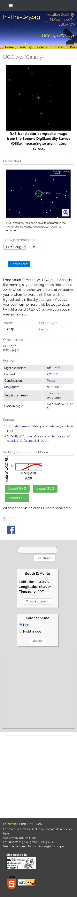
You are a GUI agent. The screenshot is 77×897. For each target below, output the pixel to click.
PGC (6, 350)
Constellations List (51, 47)
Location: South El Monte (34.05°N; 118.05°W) (60, 19)
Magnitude (11, 387)
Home (9, 47)
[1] (15, 345)
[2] (17, 349)
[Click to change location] (38, 280)
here (34, 837)
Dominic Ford (16, 824)
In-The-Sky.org (21, 17)
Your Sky (25, 47)
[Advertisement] (38, 689)
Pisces (51, 380)
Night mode (31, 631)
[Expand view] (65, 212)
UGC (6, 346)
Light (26, 625)
